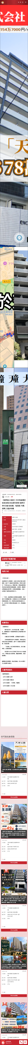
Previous (4, 565)
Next (24, 565)
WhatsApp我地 (14, 797)
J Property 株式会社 (2, 2)
